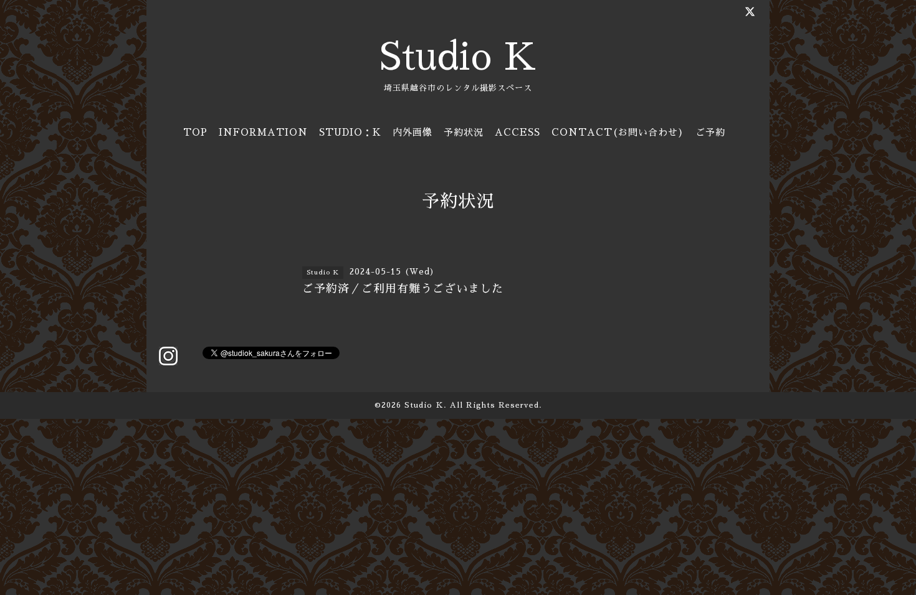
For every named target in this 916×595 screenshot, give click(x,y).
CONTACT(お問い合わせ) (617, 132)
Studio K (458, 57)
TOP (195, 132)
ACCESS (517, 132)
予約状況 (464, 132)
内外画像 (412, 132)
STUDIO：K (350, 132)
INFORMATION (263, 132)
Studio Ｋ (424, 405)
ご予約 (710, 132)
